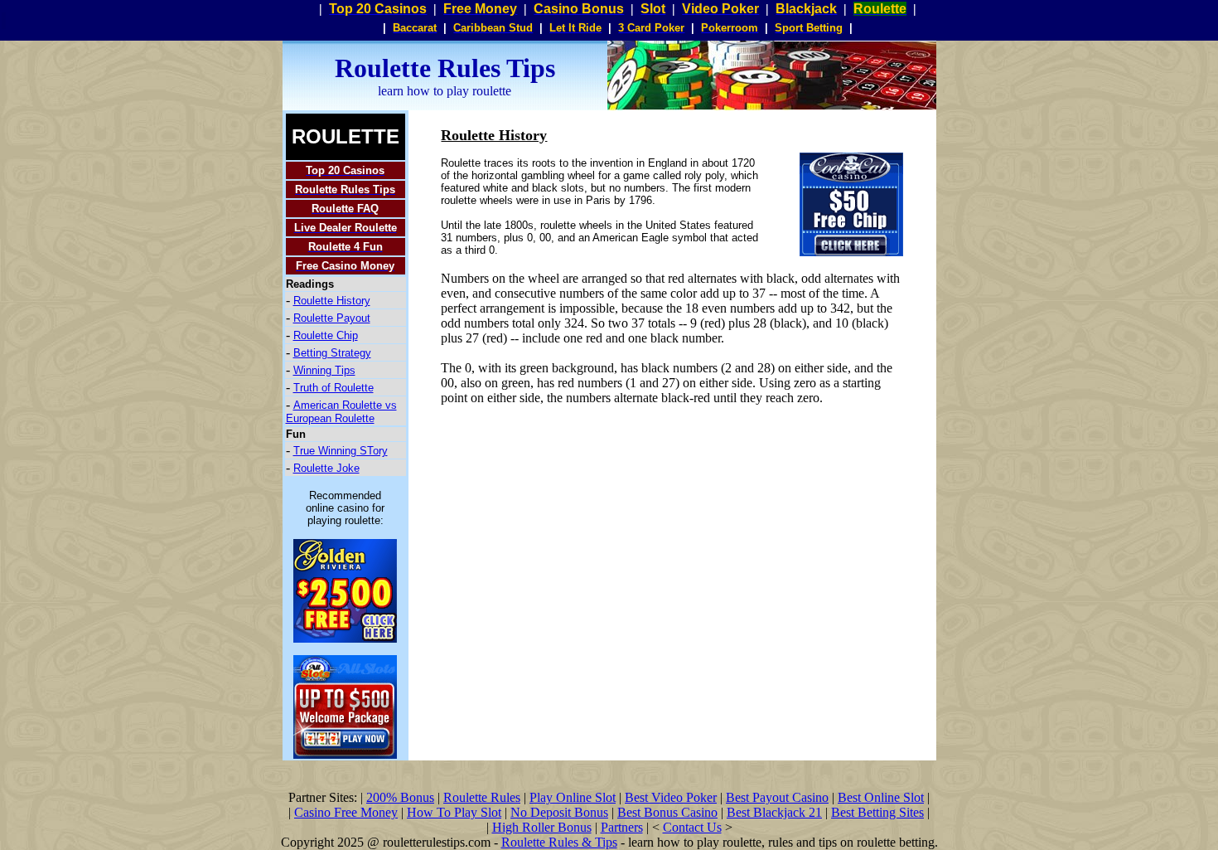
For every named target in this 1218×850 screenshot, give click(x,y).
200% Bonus (400, 797)
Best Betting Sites (877, 812)
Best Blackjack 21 (774, 812)
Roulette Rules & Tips (559, 842)
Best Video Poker (671, 797)
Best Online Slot (881, 797)
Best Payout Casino (777, 797)
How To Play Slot (454, 812)
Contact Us (692, 827)
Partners (622, 827)
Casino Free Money (346, 812)
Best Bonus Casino (667, 812)
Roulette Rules (481, 797)
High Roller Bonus (542, 827)
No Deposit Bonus (559, 812)
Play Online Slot (572, 797)
